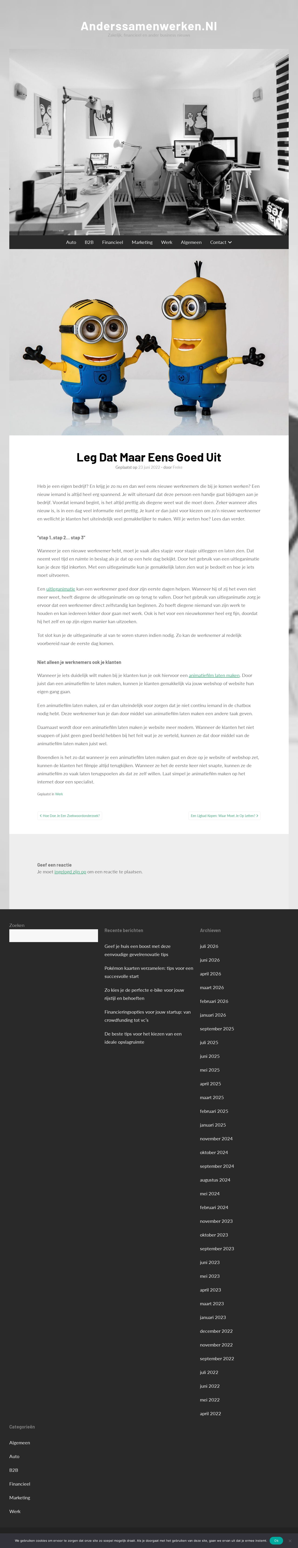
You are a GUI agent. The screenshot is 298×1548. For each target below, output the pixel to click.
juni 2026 (210, 960)
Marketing (142, 242)
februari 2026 (214, 1001)
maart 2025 (212, 1097)
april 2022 (210, 1413)
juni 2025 (210, 1056)
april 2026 (210, 973)
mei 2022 (210, 1399)
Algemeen (191, 242)
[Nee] (290, 1540)
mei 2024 (210, 1193)
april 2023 (210, 1289)
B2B (89, 242)
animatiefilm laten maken (214, 675)
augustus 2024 (215, 1179)
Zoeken (16, 925)
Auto (71, 242)
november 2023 (216, 1221)
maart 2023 (212, 1303)
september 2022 (217, 1358)
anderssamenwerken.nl (149, 25)
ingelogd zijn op (70, 871)
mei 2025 (210, 1070)
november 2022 (216, 1344)
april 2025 (210, 1083)
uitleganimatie (60, 588)
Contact (218, 242)
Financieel (112, 242)
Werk (166, 242)
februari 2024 (214, 1207)
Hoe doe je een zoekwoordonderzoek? (71, 816)
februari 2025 (214, 1111)
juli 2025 (209, 1042)
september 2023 (217, 1248)
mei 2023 (210, 1276)
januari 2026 (213, 1015)
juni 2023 (210, 1262)
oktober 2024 (214, 1152)
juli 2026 (209, 946)
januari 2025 (213, 1125)
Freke (178, 467)
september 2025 (217, 1028)
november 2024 (216, 1138)
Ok (276, 1540)
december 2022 (216, 1331)
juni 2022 (210, 1386)
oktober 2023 (214, 1234)
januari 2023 (213, 1317)
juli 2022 (209, 1372)
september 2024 (217, 1166)
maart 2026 (212, 987)
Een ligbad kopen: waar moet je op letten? (223, 816)
